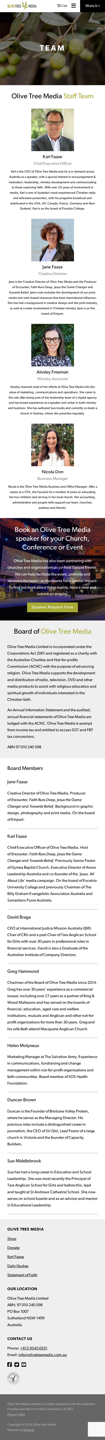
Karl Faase (15, 1257)
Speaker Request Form (53, 607)
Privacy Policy (16, 1414)
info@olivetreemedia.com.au (43, 1355)
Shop (11, 1239)
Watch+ (92, 6)
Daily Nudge (17, 1266)
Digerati (28, 1430)
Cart (64, 6)
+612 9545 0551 (33, 1348)
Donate (13, 1248)
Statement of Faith (22, 1275)
